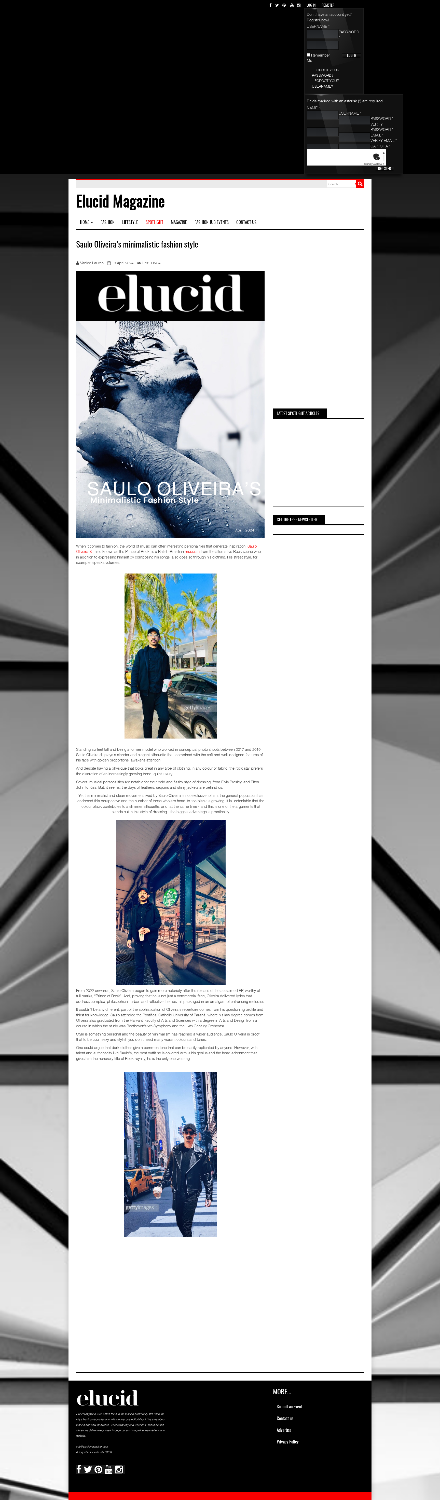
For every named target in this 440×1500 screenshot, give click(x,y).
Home (85, 222)
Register (384, 169)
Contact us (246, 222)
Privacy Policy (288, 1442)
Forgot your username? (325, 83)
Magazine (179, 222)
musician (192, 551)
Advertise (284, 1430)
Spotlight (154, 222)
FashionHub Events (212, 222)
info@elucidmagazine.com (92, 1446)
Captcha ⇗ (374, 163)
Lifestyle (130, 222)
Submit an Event (289, 1407)
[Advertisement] (317, 317)
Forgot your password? (325, 72)
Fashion (108, 222)
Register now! (318, 20)
